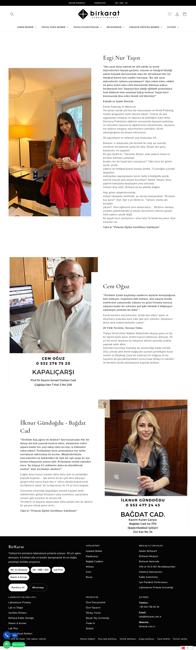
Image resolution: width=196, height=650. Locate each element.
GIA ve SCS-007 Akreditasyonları (157, 566)
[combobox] (186, 648)
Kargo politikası (146, 639)
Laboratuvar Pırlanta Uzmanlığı (156, 587)
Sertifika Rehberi (17, 612)
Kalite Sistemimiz (148, 577)
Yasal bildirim (163, 639)
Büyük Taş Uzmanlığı (97, 618)
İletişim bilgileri (87, 639)
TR (187, 648)
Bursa (89, 577)
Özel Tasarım (93, 607)
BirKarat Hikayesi (148, 556)
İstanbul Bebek (94, 551)
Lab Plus (13, 628)
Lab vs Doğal (15, 607)
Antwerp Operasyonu (150, 572)
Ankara (90, 566)
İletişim (90, 628)
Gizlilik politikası (128, 639)
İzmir (88, 572)
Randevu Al (17, 587)
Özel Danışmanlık (96, 602)
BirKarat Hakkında (149, 561)
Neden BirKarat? (148, 551)
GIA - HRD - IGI (121, 3)
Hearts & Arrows (17, 623)
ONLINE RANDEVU (77, 3)
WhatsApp (38, 587)
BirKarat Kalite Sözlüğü (21, 618)
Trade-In (90, 623)
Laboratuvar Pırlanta (19, 602)
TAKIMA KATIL (100, 3)
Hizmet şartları (180, 639)
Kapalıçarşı (92, 556)
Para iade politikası (107, 639)
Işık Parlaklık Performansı (153, 582)
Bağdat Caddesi (94, 561)
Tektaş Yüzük (93, 612)
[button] (12, 14)
